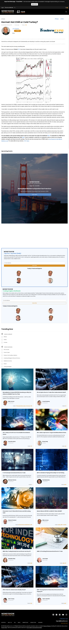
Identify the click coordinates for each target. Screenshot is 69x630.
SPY (65, 563)
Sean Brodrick (11, 441)
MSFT (62, 524)
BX (23, 524)
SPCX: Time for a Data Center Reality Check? (14, 589)
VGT (31, 446)
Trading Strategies (7, 366)
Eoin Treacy (11, 598)
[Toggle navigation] (66, 12)
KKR (26, 524)
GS (24, 524)
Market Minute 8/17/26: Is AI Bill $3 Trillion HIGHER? (49, 511)
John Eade (45, 558)
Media (19, 622)
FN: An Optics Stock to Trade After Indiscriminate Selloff (51, 392)
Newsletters (33, 622)
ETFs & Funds (6, 349)
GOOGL (59, 524)
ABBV (64, 563)
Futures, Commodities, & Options (10, 355)
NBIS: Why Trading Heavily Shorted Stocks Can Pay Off (17, 551)
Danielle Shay (11, 558)
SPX (31, 524)
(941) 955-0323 (64, 623)
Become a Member (9, 7)
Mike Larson (11, 401)
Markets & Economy (8, 360)
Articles (5, 336)
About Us (10, 622)
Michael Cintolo (12, 480)
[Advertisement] (34, 235)
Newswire (40, 622)
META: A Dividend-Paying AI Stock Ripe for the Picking (50, 472)
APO (19, 524)
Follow (17, 30)
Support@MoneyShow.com (62, 621)
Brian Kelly (45, 441)
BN (22, 524)
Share (57, 18)
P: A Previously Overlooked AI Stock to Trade (14, 472)
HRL (26, 25)
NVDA (28, 524)
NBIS (31, 563)
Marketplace (25, 622)
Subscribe (34, 265)
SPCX (31, 603)
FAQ (15, 622)
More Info (34, 4)
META (65, 484)
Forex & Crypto (7, 352)
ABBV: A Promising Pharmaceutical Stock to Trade (50, 551)
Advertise (3, 622)
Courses (5, 342)
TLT (63, 524)
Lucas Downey (46, 401)
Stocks (5, 363)
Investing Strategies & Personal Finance (12, 358)
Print (62, 18)
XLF (29, 524)
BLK (20, 524)
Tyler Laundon (46, 598)
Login (2, 7)
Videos (5, 339)
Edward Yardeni (12, 520)
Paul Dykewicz (46, 480)
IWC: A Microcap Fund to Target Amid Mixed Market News (51, 432)
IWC (65, 446)
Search (29, 7)
